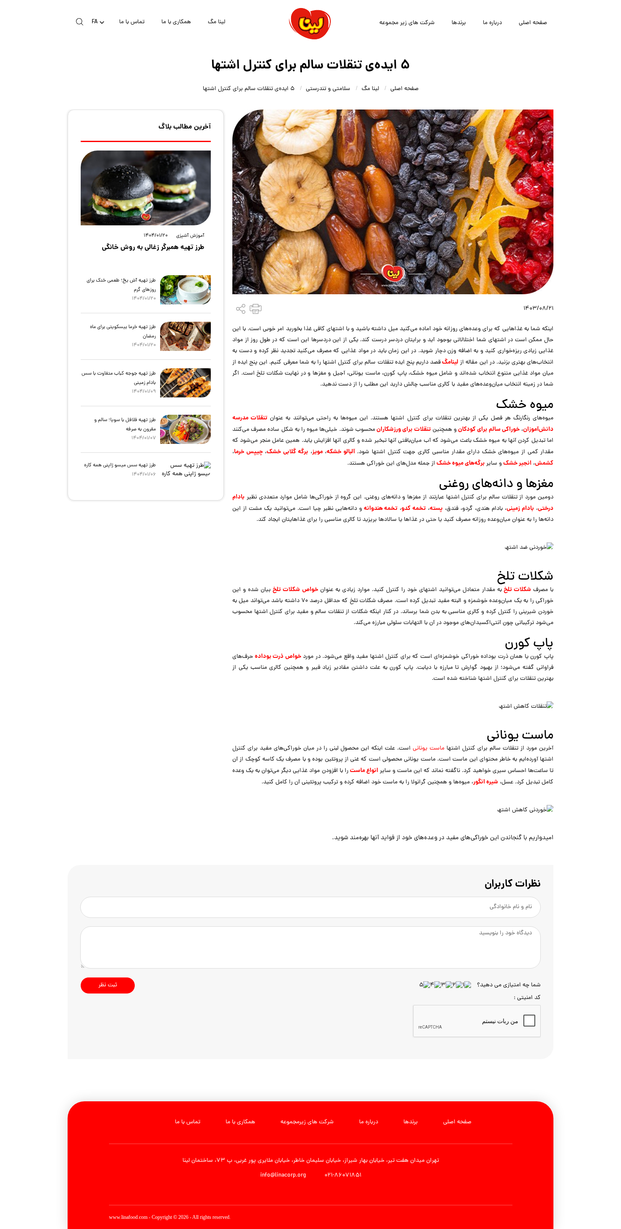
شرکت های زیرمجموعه (307, 1122)
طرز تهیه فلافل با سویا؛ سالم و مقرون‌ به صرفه (125, 424)
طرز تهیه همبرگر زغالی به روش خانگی (153, 247)
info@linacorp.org (283, 1175)
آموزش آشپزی (190, 236)
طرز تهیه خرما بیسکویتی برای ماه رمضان (123, 331)
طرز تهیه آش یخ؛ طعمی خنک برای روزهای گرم (121, 285)
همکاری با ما (176, 22)
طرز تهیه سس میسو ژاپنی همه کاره (120, 465)
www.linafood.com (128, 1217)
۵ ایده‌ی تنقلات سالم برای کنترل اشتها (248, 89)
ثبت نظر (107, 985)
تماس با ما (131, 22)
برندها (459, 23)
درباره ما (492, 23)
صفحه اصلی (533, 23)
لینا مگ (216, 22)
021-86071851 (342, 1175)
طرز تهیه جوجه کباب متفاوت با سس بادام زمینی (119, 378)
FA (95, 22)
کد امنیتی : (527, 998)
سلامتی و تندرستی (328, 89)
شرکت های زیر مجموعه (407, 23)
